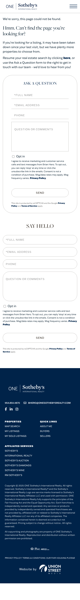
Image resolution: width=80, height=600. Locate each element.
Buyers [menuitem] (44, 431)
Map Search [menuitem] (12, 426)
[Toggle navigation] (73, 6)
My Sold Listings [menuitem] (15, 436)
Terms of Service (29, 206)
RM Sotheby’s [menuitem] (13, 475)
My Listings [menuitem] (12, 431)
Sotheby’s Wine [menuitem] (15, 470)
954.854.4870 (12, 403)
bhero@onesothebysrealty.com (49, 403)
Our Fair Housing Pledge (60, 558)
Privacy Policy (38, 178)
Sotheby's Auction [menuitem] (17, 460)
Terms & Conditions (34, 558)
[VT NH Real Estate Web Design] (50, 569)
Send (40, 192)
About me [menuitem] (46, 426)
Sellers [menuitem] (45, 436)
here (66, 58)
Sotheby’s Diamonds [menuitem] (18, 465)
